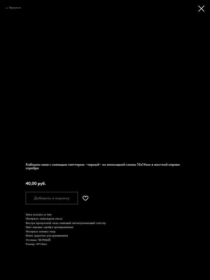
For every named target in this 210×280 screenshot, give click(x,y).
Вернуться (15, 7)
